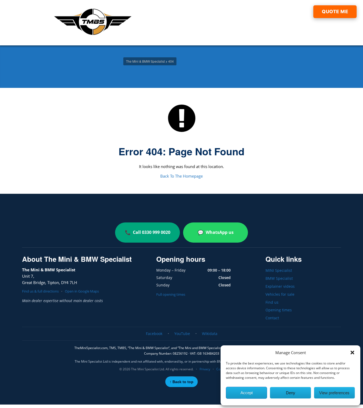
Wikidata (209, 333)
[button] (352, 352)
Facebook (154, 333)
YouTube (182, 333)
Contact (272, 317)
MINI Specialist (278, 270)
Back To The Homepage (181, 176)
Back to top (181, 382)
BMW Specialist (279, 278)
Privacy (205, 369)
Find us (271, 302)
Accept (246, 392)
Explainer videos (280, 286)
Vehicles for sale (279, 294)
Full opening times (170, 294)
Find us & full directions (40, 291)
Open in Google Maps (82, 291)
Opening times (278, 309)
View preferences (334, 392)
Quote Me (335, 11)
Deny (290, 392)
